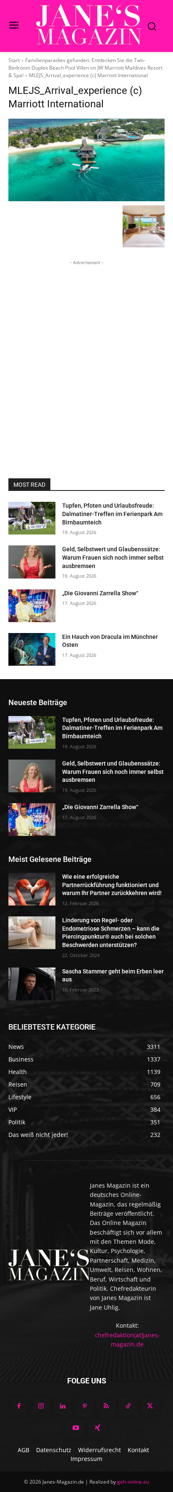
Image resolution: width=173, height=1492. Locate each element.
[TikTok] (128, 1406)
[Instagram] (41, 1406)
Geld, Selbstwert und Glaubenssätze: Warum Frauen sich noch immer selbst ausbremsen (113, 557)
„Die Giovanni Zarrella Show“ (100, 593)
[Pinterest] (84, 1406)
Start (14, 60)
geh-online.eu (133, 1481)
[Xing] (97, 1428)
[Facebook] (19, 1406)
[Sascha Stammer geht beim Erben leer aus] (31, 984)
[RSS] (106, 1406)
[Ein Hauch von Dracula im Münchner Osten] (31, 649)
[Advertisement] (86, 353)
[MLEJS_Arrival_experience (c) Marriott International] (86, 160)
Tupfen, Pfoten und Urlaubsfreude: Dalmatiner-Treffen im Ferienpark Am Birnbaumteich (112, 513)
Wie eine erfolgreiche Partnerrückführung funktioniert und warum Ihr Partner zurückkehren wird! (112, 884)
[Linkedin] (62, 1406)
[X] (150, 1406)
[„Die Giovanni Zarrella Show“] (31, 605)
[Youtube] (75, 1428)
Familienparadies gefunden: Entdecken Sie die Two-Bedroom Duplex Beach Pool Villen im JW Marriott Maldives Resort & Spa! (85, 68)
